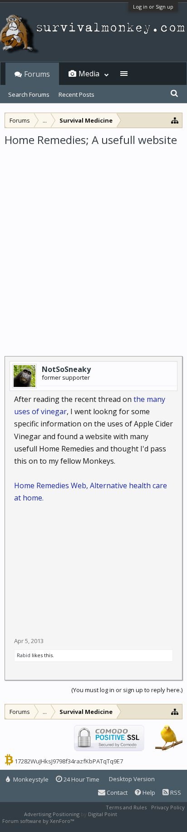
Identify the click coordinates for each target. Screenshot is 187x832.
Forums (37, 74)
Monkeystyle (30, 779)
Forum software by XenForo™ (38, 820)
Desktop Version (132, 779)
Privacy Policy (168, 807)
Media (89, 74)
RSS (175, 792)
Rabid (23, 655)
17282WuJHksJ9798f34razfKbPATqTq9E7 (69, 761)
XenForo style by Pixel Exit (107, 820)
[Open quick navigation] (175, 120)
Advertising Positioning (51, 814)
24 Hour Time (80, 779)
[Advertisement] (93, 245)
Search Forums (28, 94)
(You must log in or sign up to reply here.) (126, 690)
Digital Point (102, 814)
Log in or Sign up (153, 6)
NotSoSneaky (66, 369)
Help (148, 792)
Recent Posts (76, 94)
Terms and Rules (126, 807)
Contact (116, 792)
